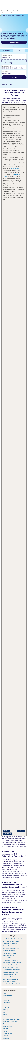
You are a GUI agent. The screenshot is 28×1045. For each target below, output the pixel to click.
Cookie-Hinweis (14, 168)
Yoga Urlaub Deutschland (10, 972)
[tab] (6, 50)
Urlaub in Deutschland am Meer (12, 962)
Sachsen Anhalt (7, 1033)
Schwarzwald (7, 1036)
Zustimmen (21, 830)
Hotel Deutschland (8, 955)
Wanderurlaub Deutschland (11, 965)
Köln (4, 1017)
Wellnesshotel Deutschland (11, 948)
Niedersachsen (7, 1026)
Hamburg (5, 1010)
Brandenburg (6, 1002)
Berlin (4, 998)
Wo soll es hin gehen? (7, 55)
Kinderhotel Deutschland (10, 977)
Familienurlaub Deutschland (11, 941)
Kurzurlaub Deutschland (10, 943)
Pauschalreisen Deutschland (11, 984)
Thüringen (6, 1038)
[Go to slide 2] (14, 46)
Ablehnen (6, 830)
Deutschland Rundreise (10, 953)
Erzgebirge (6, 1007)
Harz (4, 1012)
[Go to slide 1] (13, 46)
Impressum (6, 202)
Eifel (4, 1005)
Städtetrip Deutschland (9, 951)
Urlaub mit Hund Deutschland (11, 946)
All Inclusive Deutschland (10, 960)
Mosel (4, 1024)
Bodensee (6, 1000)
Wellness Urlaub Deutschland (11, 970)
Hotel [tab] (19, 50)
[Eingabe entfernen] (23, 57)
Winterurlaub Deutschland (10, 967)
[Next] (27, 30)
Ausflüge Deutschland (9, 974)
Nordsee (5, 1029)
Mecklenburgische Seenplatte (11, 1019)
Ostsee (5, 1031)
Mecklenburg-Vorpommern (10, 1021)
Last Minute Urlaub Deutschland (12, 939)
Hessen (5, 1014)
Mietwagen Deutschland (10, 981)
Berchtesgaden (7, 995)
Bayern (5, 993)
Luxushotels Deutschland (10, 979)
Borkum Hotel (7, 958)
